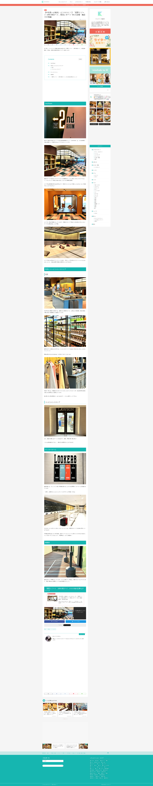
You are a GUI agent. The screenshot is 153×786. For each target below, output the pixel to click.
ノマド (46, 629)
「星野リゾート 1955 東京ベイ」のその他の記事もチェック (64, 76)
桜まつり (103, 773)
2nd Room (53, 63)
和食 (95, 199)
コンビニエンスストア (56, 69)
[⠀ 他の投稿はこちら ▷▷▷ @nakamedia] (93, 104)
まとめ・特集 (96, 165)
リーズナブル (101, 768)
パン (95, 192)
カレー (95, 189)
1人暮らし (97, 760)
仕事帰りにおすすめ (99, 770)
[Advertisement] (65, 90)
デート (96, 765)
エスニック (96, 187)
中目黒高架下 (92, 770)
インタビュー (97, 167)
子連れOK (99, 771)
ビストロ (96, 193)
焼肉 (95, 206)
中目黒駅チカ (107, 768)
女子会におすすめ (93, 771)
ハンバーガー (97, 190)
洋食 (95, 205)
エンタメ (95, 170)
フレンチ (96, 195)
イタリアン (96, 186)
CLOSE (80, 59)
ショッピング (97, 154)
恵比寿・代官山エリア (94, 773)
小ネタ (95, 213)
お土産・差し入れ (97, 762)
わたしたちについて (63, 1)
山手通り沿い (104, 771)
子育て (95, 221)
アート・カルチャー (98, 151)
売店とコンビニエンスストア (57, 65)
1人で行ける (92, 760)
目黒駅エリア (92, 776)
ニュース (95, 211)
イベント (96, 153)
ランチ (97, 768)
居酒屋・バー (97, 203)
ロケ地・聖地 (97, 157)
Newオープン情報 (97, 1)
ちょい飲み (103, 762)
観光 (94, 224)
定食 (95, 200)
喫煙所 (52, 74)
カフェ (94, 173)
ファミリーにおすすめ (52, 629)
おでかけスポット (79, 1)
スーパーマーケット (98, 218)
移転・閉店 (103, 776)
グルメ (71, 1)
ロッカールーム (54, 72)
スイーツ (96, 175)
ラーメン (96, 196)
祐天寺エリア (98, 776)
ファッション (97, 156)
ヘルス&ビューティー (98, 219)
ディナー (92, 765)
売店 (52, 67)
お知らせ (95, 162)
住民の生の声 (106, 770)
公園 (95, 159)
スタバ (95, 176)
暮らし (94, 216)
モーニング (92, 768)
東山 (99, 773)
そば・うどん (97, 184)
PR (107, 760)
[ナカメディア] (45, 2)
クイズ (94, 179)
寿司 (95, 202)
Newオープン (103, 760)
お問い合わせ (107, 1)
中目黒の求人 (88, 1)
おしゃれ (92, 762)
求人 (107, 773)
